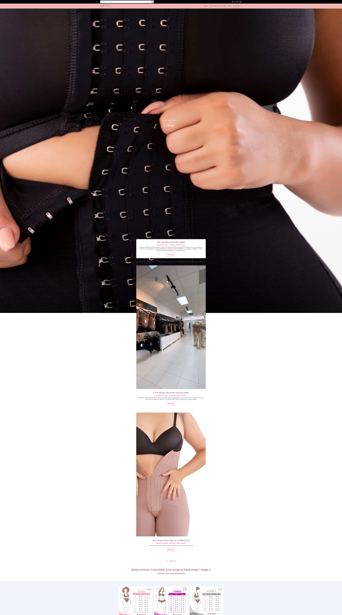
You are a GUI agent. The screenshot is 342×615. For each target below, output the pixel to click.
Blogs (169, 120)
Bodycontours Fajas (105, 6)
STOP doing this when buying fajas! (171, 392)
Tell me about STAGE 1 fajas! (171, 242)
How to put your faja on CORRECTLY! (171, 540)
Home (164, 120)
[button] (235, 2)
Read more (171, 254)
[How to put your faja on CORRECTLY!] (171, 474)
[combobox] (125, 1)
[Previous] (167, 561)
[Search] (152, 1)
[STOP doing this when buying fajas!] (171, 327)
